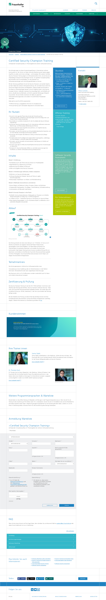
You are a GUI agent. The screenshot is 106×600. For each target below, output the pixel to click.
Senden (67, 505)
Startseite (11, 54)
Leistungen (36, 13)
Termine (84, 10)
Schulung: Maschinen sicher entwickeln (41, 558)
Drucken (82, 578)
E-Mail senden (83, 104)
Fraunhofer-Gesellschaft (39, 10)
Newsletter (93, 596)
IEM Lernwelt (12, 547)
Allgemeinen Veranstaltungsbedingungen (18, 483)
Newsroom (79, 13)
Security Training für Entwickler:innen (64, 558)
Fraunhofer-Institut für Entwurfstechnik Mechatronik (15, 10)
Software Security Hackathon (39, 565)
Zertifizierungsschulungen (15, 539)
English (93, 10)
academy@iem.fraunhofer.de (64, 523)
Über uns (91, 13)
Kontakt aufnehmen (62, 211)
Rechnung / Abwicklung (14, 543)
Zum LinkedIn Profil (37, 362)
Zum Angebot (61, 190)
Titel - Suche (96, 3)
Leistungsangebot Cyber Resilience (63, 560)
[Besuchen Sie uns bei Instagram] (38, 589)
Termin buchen (61, 106)
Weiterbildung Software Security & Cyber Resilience (32, 54)
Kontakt (75, 10)
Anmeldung (11, 535)
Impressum (78, 596)
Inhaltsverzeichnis (61, 596)
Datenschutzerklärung (16, 481)
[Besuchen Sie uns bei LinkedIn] (32, 589)
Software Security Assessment (62, 563)
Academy (67, 13)
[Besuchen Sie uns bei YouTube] (35, 589)
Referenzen (57, 13)
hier (41, 300)
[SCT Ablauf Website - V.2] (30, 225)
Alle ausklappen (70, 531)
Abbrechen (50, 505)
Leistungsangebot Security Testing (40, 563)
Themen (46, 13)
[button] (21, 578)
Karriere (65, 10)
